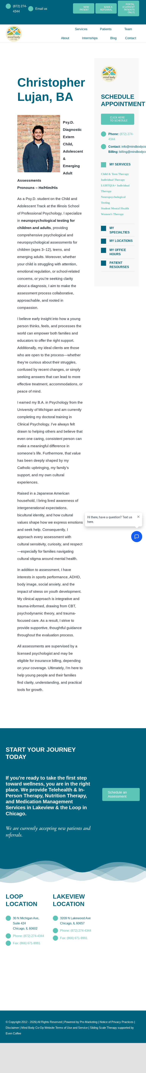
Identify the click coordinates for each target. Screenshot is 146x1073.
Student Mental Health (117, 209)
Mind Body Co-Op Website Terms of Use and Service (71, 1058)
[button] (117, 164)
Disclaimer (27, 1058)
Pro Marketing (94, 1052)
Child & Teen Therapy (116, 174)
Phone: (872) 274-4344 (28, 966)
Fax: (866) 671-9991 (26, 973)
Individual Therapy (114, 180)
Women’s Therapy (114, 214)
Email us (41, 9)
